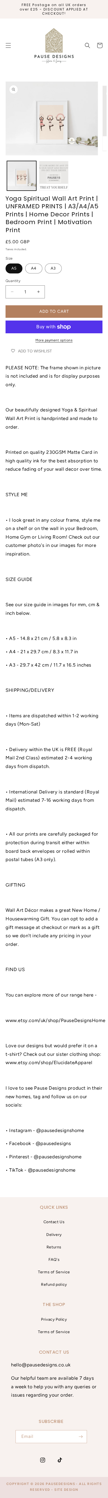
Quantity (13, 281)
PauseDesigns (60, 1484)
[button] (87, 45)
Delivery (54, 1234)
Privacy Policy (54, 1319)
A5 (14, 268)
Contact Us (54, 1222)
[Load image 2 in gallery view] (53, 175)
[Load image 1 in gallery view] (21, 175)
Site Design (66, 1490)
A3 (53, 268)
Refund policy (54, 1284)
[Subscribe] (80, 1436)
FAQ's (54, 1259)
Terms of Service (54, 1272)
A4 (34, 268)
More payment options (54, 340)
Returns (54, 1247)
